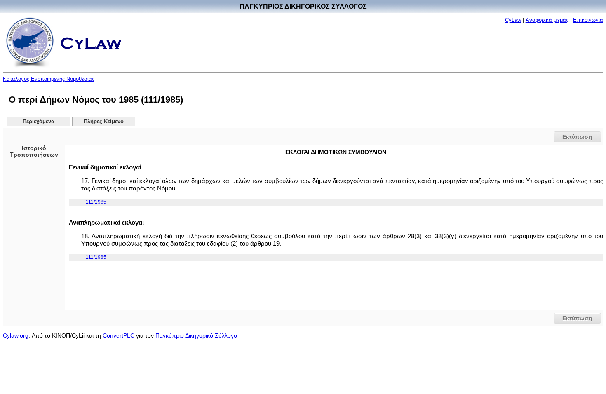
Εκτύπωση (577, 137)
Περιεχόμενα (38, 121)
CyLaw (513, 20)
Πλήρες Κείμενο (104, 121)
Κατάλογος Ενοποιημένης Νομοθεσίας (48, 79)
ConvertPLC (118, 335)
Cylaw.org (15, 335)
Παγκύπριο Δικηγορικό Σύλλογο (196, 335)
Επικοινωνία (588, 20)
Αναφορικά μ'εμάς (547, 20)
